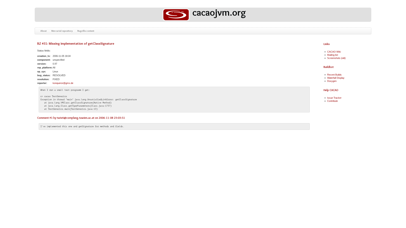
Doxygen (332, 81)
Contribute (332, 101)
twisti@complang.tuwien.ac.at (75, 118)
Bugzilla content (85, 30)
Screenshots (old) (336, 58)
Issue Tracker (334, 97)
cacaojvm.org (218, 13)
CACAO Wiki (334, 51)
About (43, 30)
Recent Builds (334, 74)
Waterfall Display (335, 77)
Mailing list (332, 55)
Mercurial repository (62, 30)
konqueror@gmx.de (63, 83)
